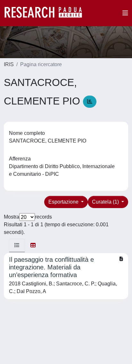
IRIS (9, 64)
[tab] (17, 245)
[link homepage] (46, 13)
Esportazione (64, 202)
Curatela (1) (106, 202)
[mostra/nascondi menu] (125, 13)
